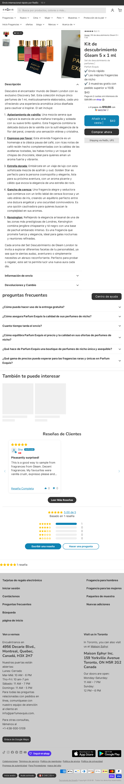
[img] (19, 444)
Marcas (52, 24)
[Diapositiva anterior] (16, 53)
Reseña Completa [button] (22, 488)
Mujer (47, 17)
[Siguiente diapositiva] (75, 53)
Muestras (72, 17)
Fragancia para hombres (102, 580)
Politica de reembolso (51, 761)
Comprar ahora (101, 132)
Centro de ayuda (106, 296)
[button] (101, 108)
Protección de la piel (94, 17)
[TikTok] (3, 753)
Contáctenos (11, 596)
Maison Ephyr (99, 646)
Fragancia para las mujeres (104, 588)
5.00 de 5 (70, 512)
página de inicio (12, 620)
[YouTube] (25, 753)
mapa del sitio (54, 765)
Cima (35, 17)
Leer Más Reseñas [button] (62, 499)
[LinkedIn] (20, 753)
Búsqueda (9, 612)
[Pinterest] (16, 753)
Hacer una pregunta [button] (81, 546)
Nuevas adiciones (98, 604)
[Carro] (119, 10)
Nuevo (23, 17)
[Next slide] (119, 471)
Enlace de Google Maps (16, 739)
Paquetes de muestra (100, 596)
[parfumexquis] (8, 10)
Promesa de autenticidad (14, 765)
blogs (39, 24)
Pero (59, 17)
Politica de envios (71, 761)
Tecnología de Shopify (68, 780)
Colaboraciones (10, 761)
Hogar (87, 35)
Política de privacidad (92, 761)
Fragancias (7, 17)
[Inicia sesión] (111, 10)
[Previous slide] (4, 471)
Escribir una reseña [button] (43, 546)
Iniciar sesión (11, 588)
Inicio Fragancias (10, 24)
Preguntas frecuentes (16, 604)
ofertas (29, 24)
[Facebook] (12, 753)
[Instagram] (8, 753)
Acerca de (67, 24)
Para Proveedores (37, 765)
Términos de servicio (29, 761)
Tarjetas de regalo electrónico (22, 580)
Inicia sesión (9, 775)
